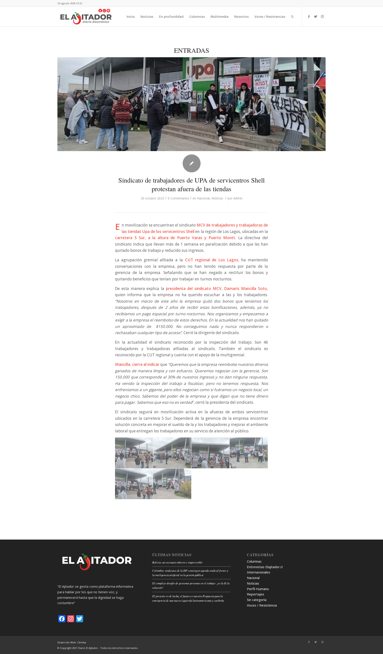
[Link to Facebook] (309, 16)
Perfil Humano (258, 589)
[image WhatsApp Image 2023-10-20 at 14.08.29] (172, 484)
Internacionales (258, 572)
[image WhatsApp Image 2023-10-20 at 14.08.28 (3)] (249, 453)
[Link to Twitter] (315, 16)
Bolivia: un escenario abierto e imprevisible (177, 562)
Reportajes (255, 594)
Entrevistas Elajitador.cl (265, 567)
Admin (237, 198)
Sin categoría (256, 599)
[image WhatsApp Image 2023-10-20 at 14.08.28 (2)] (211, 453)
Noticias (217, 198)
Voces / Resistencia (262, 605)
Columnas (254, 561)
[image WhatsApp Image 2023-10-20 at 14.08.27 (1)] (134, 453)
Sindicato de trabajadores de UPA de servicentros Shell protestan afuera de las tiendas (191, 184)
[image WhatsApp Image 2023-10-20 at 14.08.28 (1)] (172, 453)
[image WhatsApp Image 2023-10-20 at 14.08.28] (134, 484)
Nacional (203, 198)
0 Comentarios (178, 198)
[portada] (191, 104)
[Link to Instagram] (322, 16)
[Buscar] (292, 16)
